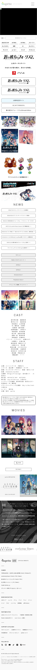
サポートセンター (5, 629)
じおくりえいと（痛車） (20, 618)
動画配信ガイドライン (28, 629)
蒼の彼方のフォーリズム (11, 579)
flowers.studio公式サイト (7, 618)
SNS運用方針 (4, 632)
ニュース (10, 600)
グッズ (2, 603)
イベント (30, 600)
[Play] (18, 425)
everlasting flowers (11, 576)
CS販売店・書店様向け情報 (26, 615)
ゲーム (15, 600)
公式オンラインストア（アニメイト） (9, 615)
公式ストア (3, 600)
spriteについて (24, 632)
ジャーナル (13, 603)
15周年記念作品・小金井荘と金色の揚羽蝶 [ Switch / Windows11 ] (16, 573)
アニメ (24, 600)
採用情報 (20, 603)
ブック (20, 600)
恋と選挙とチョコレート (10, 582)
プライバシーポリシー (14, 632)
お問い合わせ (26, 603)
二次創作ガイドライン (16, 629)
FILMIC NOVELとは (5, 585)
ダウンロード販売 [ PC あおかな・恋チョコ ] (11, 588)
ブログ (7, 603)
